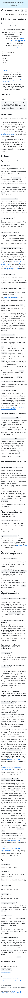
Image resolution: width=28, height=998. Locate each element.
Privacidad (19, 991)
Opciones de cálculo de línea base (13, 413)
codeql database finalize (8, 134)
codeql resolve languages (11, 297)
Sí (4, 969)
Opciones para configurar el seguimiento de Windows (10, 593)
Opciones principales (8, 161)
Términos (14, 991)
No (9, 969)
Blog (21, 992)
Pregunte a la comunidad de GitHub (11, 978)
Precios (7, 992)
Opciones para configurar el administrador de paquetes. (10, 553)
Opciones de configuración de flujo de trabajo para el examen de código (12, 263)
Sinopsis (4, 94)
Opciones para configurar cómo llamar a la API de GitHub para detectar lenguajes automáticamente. (12, 513)
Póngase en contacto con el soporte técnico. (13, 980)
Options (4, 156)
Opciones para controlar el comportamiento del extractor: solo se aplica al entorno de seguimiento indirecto (13, 694)
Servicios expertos (14, 992)
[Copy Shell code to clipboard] (24, 99)
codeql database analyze (12, 268)
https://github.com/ (21, 545)
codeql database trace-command (10, 133)
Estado (2, 992)
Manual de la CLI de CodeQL (7, 14)
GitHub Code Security (12, 47)
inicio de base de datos (21, 14)
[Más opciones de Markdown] (16, 52)
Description (6, 114)
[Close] (24, 2)
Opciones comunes (8, 860)
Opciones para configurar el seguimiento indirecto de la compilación (10, 646)
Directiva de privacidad (5, 972)
